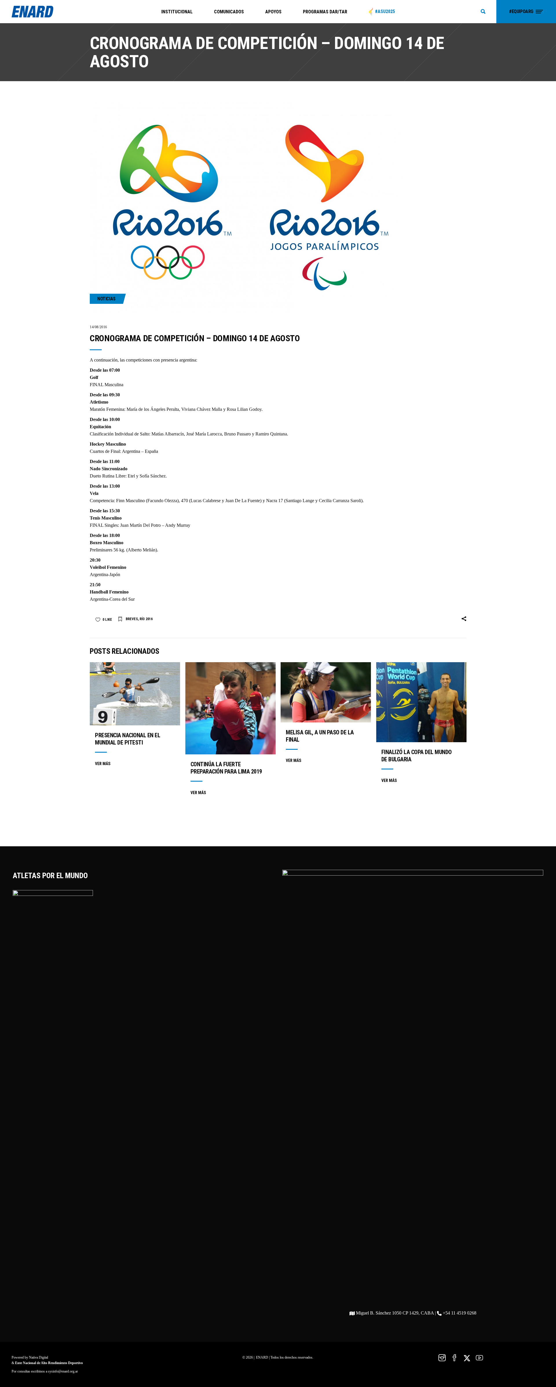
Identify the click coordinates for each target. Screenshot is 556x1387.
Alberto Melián (142, 549)
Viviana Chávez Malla (201, 409)
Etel (131, 475)
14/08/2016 (98, 327)
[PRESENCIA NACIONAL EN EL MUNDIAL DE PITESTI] (135, 693)
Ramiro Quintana (271, 433)
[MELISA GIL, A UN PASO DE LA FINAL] (326, 692)
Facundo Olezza (162, 500)
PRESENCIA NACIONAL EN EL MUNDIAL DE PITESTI (127, 739)
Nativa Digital (38, 1357)
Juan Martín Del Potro (140, 525)
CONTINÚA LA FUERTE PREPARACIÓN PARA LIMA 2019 (226, 768)
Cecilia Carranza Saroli (340, 500)
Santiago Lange (300, 500)
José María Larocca (204, 433)
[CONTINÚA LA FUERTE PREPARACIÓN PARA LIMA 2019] (230, 708)
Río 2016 (146, 619)
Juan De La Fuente (242, 500)
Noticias (106, 299)
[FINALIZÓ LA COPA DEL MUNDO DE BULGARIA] (421, 702)
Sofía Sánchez (153, 475)
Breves (132, 619)
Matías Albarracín (167, 433)
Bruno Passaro (237, 433)
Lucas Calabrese (206, 500)
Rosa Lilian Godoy (244, 409)
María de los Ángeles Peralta (153, 409)
